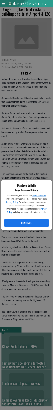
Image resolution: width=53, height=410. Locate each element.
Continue (26, 223)
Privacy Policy (12, 202)
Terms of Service (39, 195)
